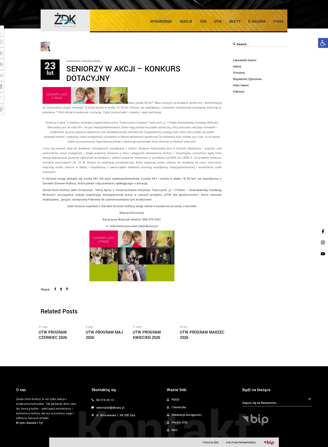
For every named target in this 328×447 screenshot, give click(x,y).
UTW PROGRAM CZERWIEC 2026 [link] (53, 335)
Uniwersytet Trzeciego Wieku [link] (83, 61)
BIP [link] (268, 442)
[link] (323, 43)
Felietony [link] (238, 92)
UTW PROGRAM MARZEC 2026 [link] (202, 335)
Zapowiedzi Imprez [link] (244, 60)
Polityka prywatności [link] (241, 442)
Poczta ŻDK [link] (210, 442)
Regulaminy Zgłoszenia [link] (247, 79)
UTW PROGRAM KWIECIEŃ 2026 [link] (147, 335)
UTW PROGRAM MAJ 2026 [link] (104, 335)
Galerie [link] (237, 67)
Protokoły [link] (239, 73)
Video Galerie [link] (241, 85)
